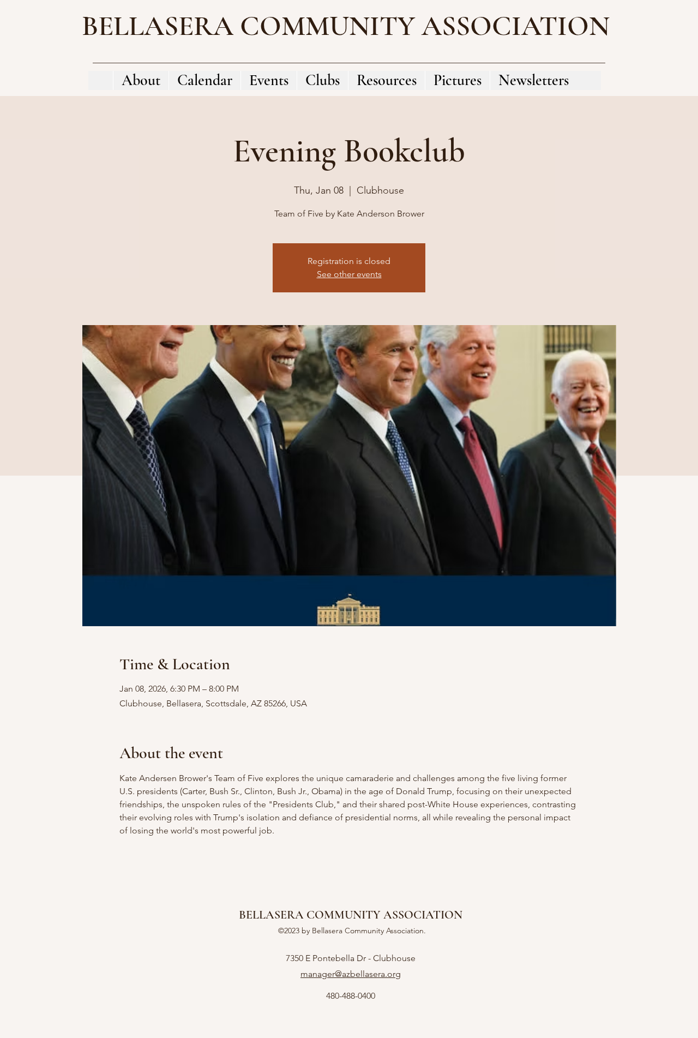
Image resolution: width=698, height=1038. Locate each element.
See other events (349, 274)
